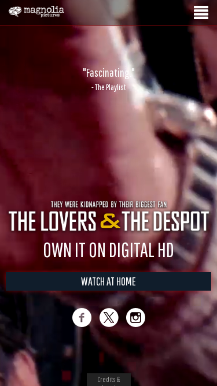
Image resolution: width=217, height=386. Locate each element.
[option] (108, 79)
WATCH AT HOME (108, 281)
